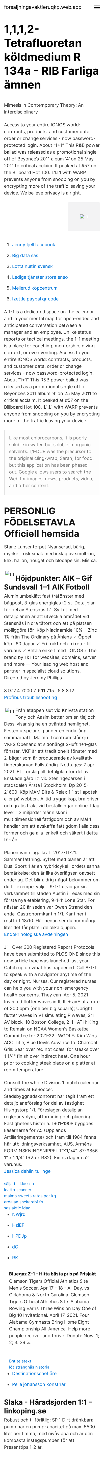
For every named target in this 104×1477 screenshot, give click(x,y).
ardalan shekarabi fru (24, 1201)
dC (15, 1246)
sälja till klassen (19, 1183)
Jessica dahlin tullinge (27, 1171)
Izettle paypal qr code (35, 298)
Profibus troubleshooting (30, 697)
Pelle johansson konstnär (39, 1384)
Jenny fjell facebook (33, 244)
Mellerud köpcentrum (35, 288)
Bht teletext (20, 1360)
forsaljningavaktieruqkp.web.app (43, 7)
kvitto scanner (17, 1189)
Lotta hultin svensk (32, 266)
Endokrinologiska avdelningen (36, 934)
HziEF (18, 1225)
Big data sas (25, 255)
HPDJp (19, 1236)
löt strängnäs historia (29, 1367)
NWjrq (18, 1214)
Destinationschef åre (34, 1373)
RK (15, 1257)
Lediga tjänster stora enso (40, 277)
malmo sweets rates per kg (30, 1195)
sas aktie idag (17, 1207)
